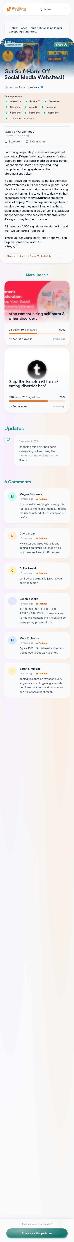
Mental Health (14, 44)
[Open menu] (65, 9)
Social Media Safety (39, 256)
